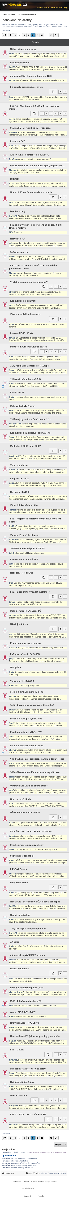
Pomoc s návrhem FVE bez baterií (28, 346)
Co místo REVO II (19, 492)
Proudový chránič (20, 62)
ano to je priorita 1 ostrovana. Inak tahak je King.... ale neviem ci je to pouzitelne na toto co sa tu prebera (35, 293)
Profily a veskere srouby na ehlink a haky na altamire (40, 648)
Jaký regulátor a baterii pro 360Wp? (29, 365)
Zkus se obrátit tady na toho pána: (29, 553)
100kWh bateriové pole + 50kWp (27, 548)
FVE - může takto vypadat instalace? (30, 592)
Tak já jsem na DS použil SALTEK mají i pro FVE (36, 849)
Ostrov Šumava (18, 1095)
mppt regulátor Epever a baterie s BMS (31, 76)
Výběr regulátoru (19, 465)
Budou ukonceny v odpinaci (26, 685)
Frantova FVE (17, 141)
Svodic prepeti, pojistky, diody (26, 845)
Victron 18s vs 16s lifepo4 (24, 535)
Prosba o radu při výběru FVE (26, 718)
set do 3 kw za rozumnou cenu (26, 691)
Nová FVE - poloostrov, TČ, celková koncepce (35, 901)
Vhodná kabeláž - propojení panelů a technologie (37, 759)
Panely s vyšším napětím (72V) (26, 987)
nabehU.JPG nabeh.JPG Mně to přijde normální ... (36, 1006)
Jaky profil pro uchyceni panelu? (28, 928)
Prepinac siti (17, 392)
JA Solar (14, 942)
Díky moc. (18, 232)
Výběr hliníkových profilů (24, 505)
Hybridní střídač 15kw (22, 1082)
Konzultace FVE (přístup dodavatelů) (30, 432)
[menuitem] (18, 15)
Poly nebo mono (19, 882)
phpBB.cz (40, 1188)
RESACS (14, 179)
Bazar (53, 7)
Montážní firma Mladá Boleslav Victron (31, 831)
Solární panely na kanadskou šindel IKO (32, 705)
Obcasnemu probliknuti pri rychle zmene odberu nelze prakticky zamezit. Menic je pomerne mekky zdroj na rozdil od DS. (37, 1061)
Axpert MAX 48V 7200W (22, 1012)
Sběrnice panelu (19, 252)
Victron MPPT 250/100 (22, 681)
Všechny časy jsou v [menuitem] (53, 1173)
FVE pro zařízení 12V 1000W (25, 654)
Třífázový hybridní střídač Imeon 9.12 (30, 419)
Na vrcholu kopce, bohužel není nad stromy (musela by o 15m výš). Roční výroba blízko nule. (37, 171)
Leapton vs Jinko (19, 478)
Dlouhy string (17, 211)
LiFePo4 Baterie (18, 869)
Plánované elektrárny (17, 20)
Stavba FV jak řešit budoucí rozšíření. (30, 128)
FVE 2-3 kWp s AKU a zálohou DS (28, 1114)
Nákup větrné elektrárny (23, 49)
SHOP (46, 7)
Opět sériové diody (20, 799)
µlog (65, 7)
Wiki (60, 7)
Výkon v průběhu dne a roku (25, 314)
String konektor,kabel (22, 855)
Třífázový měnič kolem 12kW (25, 379)
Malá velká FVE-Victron (22, 406)
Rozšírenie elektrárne (21, 572)
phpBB (26, 1181)
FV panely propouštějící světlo (27, 87)
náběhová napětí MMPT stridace (27, 955)
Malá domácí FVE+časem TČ (25, 611)
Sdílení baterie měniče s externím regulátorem (35, 772)
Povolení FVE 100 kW (21, 333)
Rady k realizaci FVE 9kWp (24, 1022)
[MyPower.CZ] (15, 4)
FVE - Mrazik (17, 1049)
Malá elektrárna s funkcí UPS (25, 1001)
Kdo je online (8, 1149)
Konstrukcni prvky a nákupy (25, 643)
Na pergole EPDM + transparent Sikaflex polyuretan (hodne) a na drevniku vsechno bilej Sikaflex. (38, 98)
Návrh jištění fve (19, 624)
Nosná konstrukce (20, 915)
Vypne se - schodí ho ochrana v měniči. (35, 159)
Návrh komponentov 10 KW (25, 812)
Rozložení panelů (19, 968)
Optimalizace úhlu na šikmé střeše (29, 785)
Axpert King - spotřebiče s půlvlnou (29, 154)
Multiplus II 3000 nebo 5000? (26, 446)
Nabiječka (15, 667)
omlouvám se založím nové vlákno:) (30, 1016)
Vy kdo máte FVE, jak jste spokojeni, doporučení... (37, 165)
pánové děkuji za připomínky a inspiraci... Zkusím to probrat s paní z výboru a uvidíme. (35, 274)
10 (42, 35)
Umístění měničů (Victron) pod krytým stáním (35, 1036)
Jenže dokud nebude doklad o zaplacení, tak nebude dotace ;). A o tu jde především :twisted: (35, 603)
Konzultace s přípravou (23, 300)
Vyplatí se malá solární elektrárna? (29, 282)
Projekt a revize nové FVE (24, 559)
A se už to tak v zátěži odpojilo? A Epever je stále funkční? (40, 80)
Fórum (40, 7)
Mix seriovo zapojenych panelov (28, 1068)
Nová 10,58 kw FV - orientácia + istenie (31, 192)
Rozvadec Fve (18, 238)
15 (51, 35)
